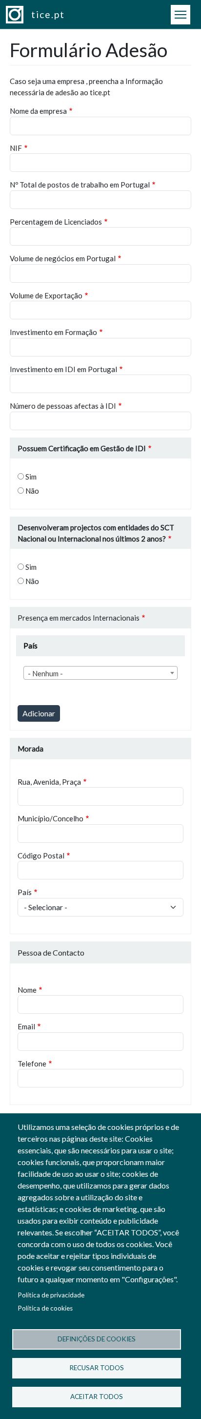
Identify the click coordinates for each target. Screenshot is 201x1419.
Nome (27, 989)
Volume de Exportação (46, 295)
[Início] (18, 14)
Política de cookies (45, 1308)
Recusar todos (96, 1368)
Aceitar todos (96, 1396)
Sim (31, 476)
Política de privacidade (51, 1295)
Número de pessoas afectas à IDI (63, 405)
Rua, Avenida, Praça (49, 781)
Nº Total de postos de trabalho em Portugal (80, 184)
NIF (16, 148)
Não (32, 490)
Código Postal (41, 855)
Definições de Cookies (97, 1339)
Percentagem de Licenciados (56, 221)
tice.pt (48, 14)
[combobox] (100, 673)
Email (26, 1026)
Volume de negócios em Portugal (63, 258)
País (25, 892)
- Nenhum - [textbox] (45, 673)
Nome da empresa (38, 110)
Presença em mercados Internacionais (79, 617)
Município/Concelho (50, 818)
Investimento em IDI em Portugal (63, 369)
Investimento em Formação (53, 332)
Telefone (32, 1063)
